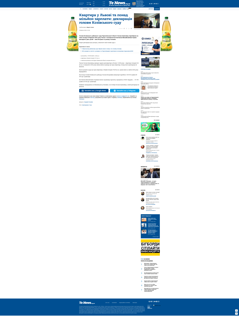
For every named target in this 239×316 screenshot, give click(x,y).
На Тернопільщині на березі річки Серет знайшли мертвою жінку (151, 273)
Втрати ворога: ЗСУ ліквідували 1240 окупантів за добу (149, 93)
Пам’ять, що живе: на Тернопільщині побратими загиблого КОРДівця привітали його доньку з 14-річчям (150, 98)
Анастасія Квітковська (152, 143)
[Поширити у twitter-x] (126, 28)
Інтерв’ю (96, 8)
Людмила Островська (151, 152)
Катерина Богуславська (152, 161)
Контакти (114, 302)
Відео (114, 8)
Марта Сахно (90, 27)
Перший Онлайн (88, 102)
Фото (110, 8)
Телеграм (81, 99)
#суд (90, 105)
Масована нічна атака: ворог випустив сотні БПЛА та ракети (150, 73)
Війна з (127, 8)
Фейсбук (120, 97)
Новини (85, 8)
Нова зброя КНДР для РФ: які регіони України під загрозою (149, 103)
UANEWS (157, 8)
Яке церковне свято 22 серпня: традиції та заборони (150, 112)
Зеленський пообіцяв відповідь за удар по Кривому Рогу (150, 117)
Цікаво (119, 8)
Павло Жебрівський (151, 196)
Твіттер (92, 97)
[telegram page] (156, 3)
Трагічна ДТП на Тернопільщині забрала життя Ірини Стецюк (151, 281)
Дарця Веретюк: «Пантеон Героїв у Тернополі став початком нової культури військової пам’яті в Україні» (140, 3)
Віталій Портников (150, 210)
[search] (80, 9)
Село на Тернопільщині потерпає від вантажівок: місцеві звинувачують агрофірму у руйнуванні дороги (151, 269)
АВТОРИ (151, 8)
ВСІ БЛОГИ (157, 189)
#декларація (85, 105)
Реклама (135, 302)
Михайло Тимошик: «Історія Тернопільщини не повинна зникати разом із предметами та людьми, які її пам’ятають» (150, 183)
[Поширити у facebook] (124, 28)
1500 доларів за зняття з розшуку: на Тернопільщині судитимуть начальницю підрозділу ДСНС (107, 51)
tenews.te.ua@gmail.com (123, 96)
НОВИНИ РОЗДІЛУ (156, 236)
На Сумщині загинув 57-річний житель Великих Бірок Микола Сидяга (153, 87)
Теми (90, 8)
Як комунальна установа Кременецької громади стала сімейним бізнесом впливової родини (150, 78)
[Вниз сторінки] (236, 313)
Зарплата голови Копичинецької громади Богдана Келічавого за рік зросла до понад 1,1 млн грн (151, 277)
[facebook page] (151, 3)
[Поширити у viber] (129, 28)
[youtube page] (154, 3)
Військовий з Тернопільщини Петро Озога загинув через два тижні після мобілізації (150, 264)
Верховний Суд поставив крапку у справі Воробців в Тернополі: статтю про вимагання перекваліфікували (151, 290)
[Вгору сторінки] (236, 310)
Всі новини (157, 120)
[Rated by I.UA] (157, 305)
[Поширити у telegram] (131, 28)
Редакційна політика (124, 302)
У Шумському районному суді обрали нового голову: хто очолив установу (101, 48)
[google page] (149, 3)
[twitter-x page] (152, 3)
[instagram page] (157, 3)
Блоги (106, 8)
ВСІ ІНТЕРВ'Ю (157, 166)
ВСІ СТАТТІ (157, 134)
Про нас (107, 302)
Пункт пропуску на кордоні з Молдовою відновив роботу (150, 83)
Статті (101, 8)
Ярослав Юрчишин (150, 204)
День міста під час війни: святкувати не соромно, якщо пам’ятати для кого (150, 285)
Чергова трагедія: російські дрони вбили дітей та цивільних (150, 108)
